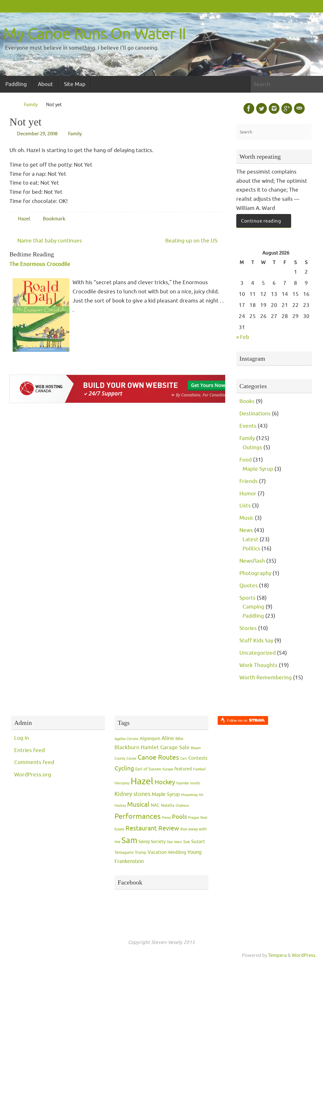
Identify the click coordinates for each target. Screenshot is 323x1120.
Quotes (248, 585)
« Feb (242, 337)
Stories (248, 628)
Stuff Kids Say (256, 640)
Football (199, 769)
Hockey (165, 782)
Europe (167, 769)
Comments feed (34, 762)
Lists (245, 505)
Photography (255, 573)
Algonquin (150, 738)
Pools (179, 817)
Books (247, 401)
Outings (252, 447)
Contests (198, 758)
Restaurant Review (152, 828)
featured (183, 769)
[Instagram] (274, 108)
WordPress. (304, 955)
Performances (138, 816)
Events (247, 426)
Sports (247, 598)
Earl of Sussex (148, 769)
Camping (253, 606)
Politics (251, 548)
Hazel (24, 219)
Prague (193, 818)
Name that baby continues (49, 240)
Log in (21, 738)
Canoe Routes (158, 757)
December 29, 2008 (37, 134)
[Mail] (299, 108)
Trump (140, 852)
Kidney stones (132, 794)
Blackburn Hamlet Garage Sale (152, 747)
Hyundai (182, 783)
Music (246, 518)
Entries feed (29, 750)
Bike (179, 738)
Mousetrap (189, 795)
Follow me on (237, 720)
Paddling (253, 616)
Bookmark (54, 219)
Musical (138, 804)
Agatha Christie (126, 739)
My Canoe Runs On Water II (94, 34)
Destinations (255, 413)
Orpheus (182, 806)
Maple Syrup (258, 469)
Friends (248, 481)
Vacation (157, 852)
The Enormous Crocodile (39, 264)
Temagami (124, 852)
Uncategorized (257, 653)
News (246, 530)
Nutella (167, 805)
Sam (129, 840)
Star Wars (174, 842)
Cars (183, 758)
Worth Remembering (265, 677)
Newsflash (252, 561)
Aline (168, 738)
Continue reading (261, 221)
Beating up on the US (192, 240)
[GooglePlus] (286, 108)
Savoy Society (152, 841)
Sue (186, 841)
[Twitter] (261, 108)
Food (245, 459)
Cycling (124, 768)
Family (31, 104)
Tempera (277, 955)
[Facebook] (249, 108)
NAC (155, 805)
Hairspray (122, 783)
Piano (166, 818)
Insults (195, 783)
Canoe (131, 758)
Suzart (198, 842)
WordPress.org (32, 774)
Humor (247, 493)
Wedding (177, 852)
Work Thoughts (258, 665)
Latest (250, 539)
